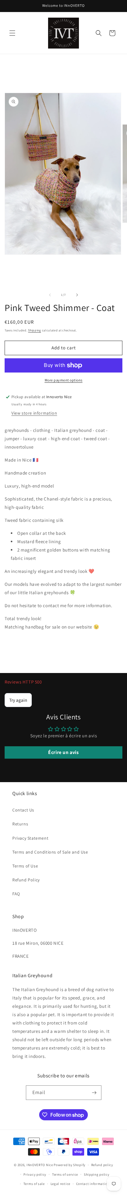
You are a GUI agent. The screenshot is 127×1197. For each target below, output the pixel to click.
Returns (20, 824)
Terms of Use (25, 866)
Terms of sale (34, 1184)
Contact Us (23, 810)
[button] (12, 33)
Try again (18, 700)
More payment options (64, 380)
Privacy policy (34, 1174)
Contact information (92, 1184)
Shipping (34, 330)
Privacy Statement (30, 838)
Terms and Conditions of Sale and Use (50, 852)
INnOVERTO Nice (40, 1165)
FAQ (16, 894)
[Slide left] (50, 295)
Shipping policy (96, 1174)
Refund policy (102, 1165)
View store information (34, 413)
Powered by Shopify (69, 1165)
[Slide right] (77, 295)
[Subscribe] (94, 1092)
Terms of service (65, 1174)
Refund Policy (26, 880)
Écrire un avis (63, 752)
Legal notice (60, 1184)
